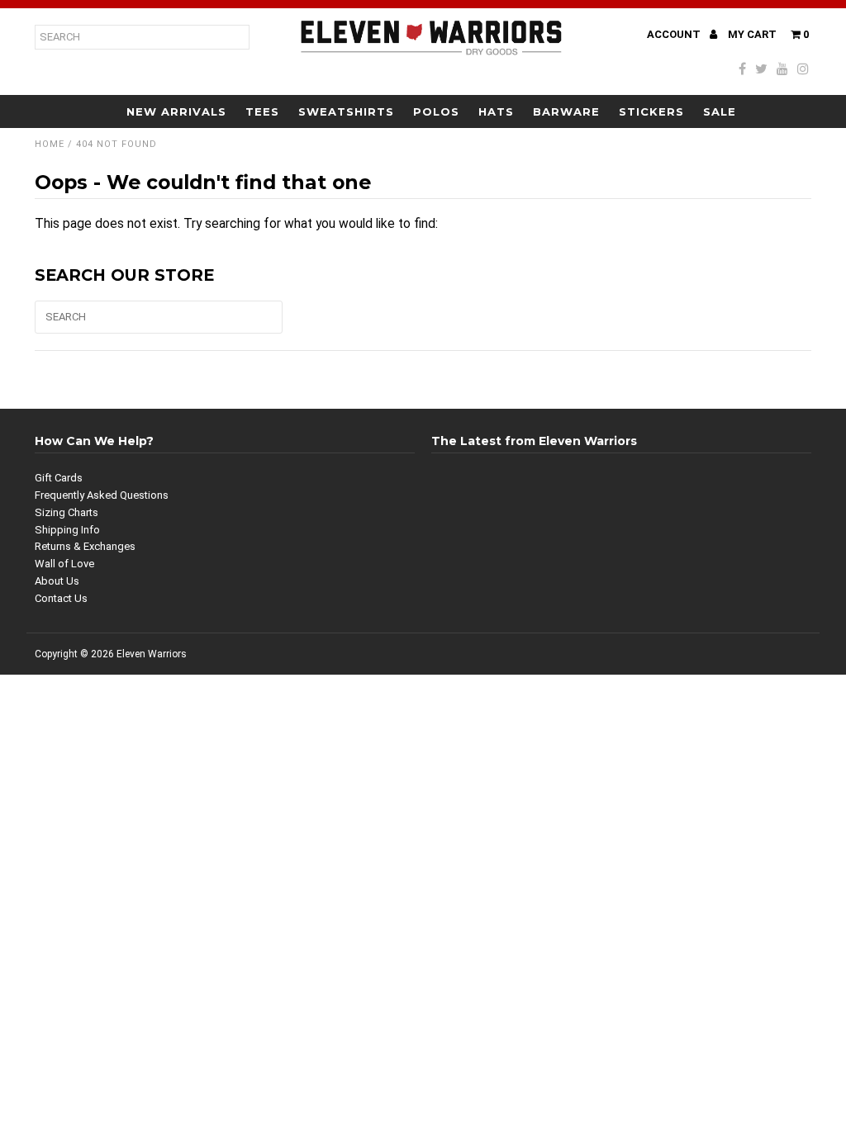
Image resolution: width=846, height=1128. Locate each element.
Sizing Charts (66, 512)
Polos (436, 111)
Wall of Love (64, 563)
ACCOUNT (675, 34)
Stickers (651, 111)
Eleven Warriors (151, 654)
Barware (566, 111)
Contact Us (61, 598)
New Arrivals (176, 111)
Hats (496, 111)
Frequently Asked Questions (102, 495)
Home (49, 144)
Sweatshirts (346, 111)
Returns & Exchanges (85, 546)
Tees (262, 111)
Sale (719, 111)
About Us (57, 581)
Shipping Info (67, 530)
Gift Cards (59, 478)
